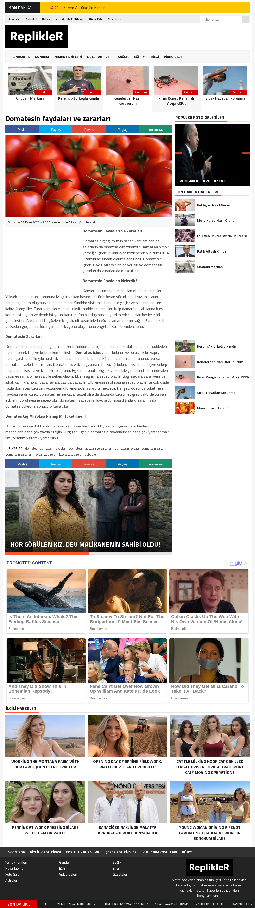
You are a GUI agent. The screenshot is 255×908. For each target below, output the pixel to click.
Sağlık (117, 862)
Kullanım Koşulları (160, 852)
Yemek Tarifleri (16, 862)
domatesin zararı (153, 448)
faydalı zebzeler (46, 454)
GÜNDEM (42, 56)
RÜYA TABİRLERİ (100, 56)
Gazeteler (14, 19)
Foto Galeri (13, 874)
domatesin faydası (127, 448)
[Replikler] (36, 37)
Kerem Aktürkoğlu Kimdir (84, 8)
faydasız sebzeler (71, 454)
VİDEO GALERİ (175, 56)
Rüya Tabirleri (15, 868)
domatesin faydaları (53, 448)
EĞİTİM (139, 56)
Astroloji (31, 19)
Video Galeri (68, 874)
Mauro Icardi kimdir (162, 904)
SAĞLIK (123, 56)
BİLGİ (155, 56)
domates (31, 448)
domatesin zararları (18, 454)
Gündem (65, 862)
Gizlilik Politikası (72, 19)
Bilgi (116, 868)
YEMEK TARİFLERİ (68, 56)
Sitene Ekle (95, 19)
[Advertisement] (159, 36)
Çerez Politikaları (121, 852)
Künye (187, 852)
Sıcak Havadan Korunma (124, 904)
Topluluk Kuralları (83, 852)
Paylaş (22, 129)
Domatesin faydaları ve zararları (90, 448)
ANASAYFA (21, 56)
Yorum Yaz (156, 129)
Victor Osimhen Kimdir (232, 904)
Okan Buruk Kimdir (197, 904)
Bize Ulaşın (114, 19)
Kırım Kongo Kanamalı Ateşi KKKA (78, 904)
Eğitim (63, 868)
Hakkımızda (49, 19)
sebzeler (91, 454)
